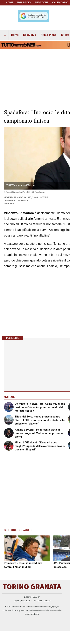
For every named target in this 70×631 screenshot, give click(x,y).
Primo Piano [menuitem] (49, 34)
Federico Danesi (16, 200)
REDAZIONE (41, 2)
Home (9, 2)
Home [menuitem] (15, 34)
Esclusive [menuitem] (29, 34)
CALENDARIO (60, 2)
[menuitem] (5, 35)
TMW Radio (24, 2)
